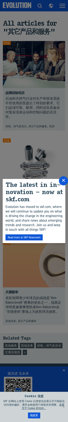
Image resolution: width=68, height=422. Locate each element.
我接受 (34, 415)
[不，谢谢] (63, 407)
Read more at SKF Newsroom (24, 237)
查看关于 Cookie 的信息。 (43, 406)
